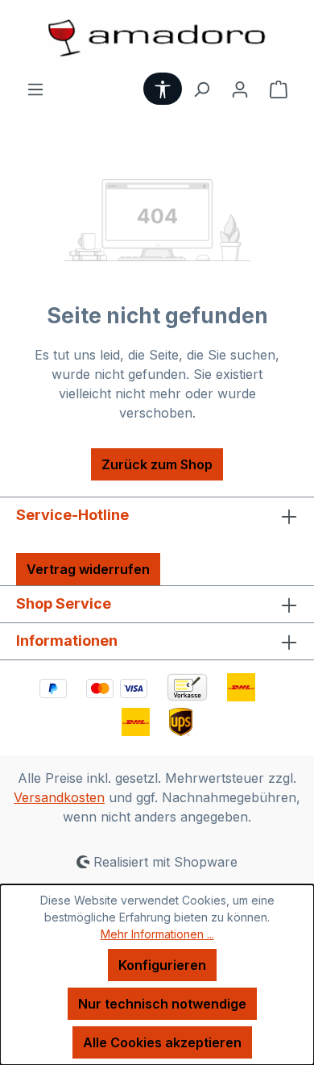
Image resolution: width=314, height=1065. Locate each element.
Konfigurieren (162, 965)
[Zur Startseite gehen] (157, 39)
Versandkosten (59, 797)
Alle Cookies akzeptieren (162, 1042)
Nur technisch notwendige (162, 1004)
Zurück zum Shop (157, 464)
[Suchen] (201, 89)
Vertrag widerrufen (88, 569)
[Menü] (35, 89)
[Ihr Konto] (240, 89)
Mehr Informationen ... (157, 934)
